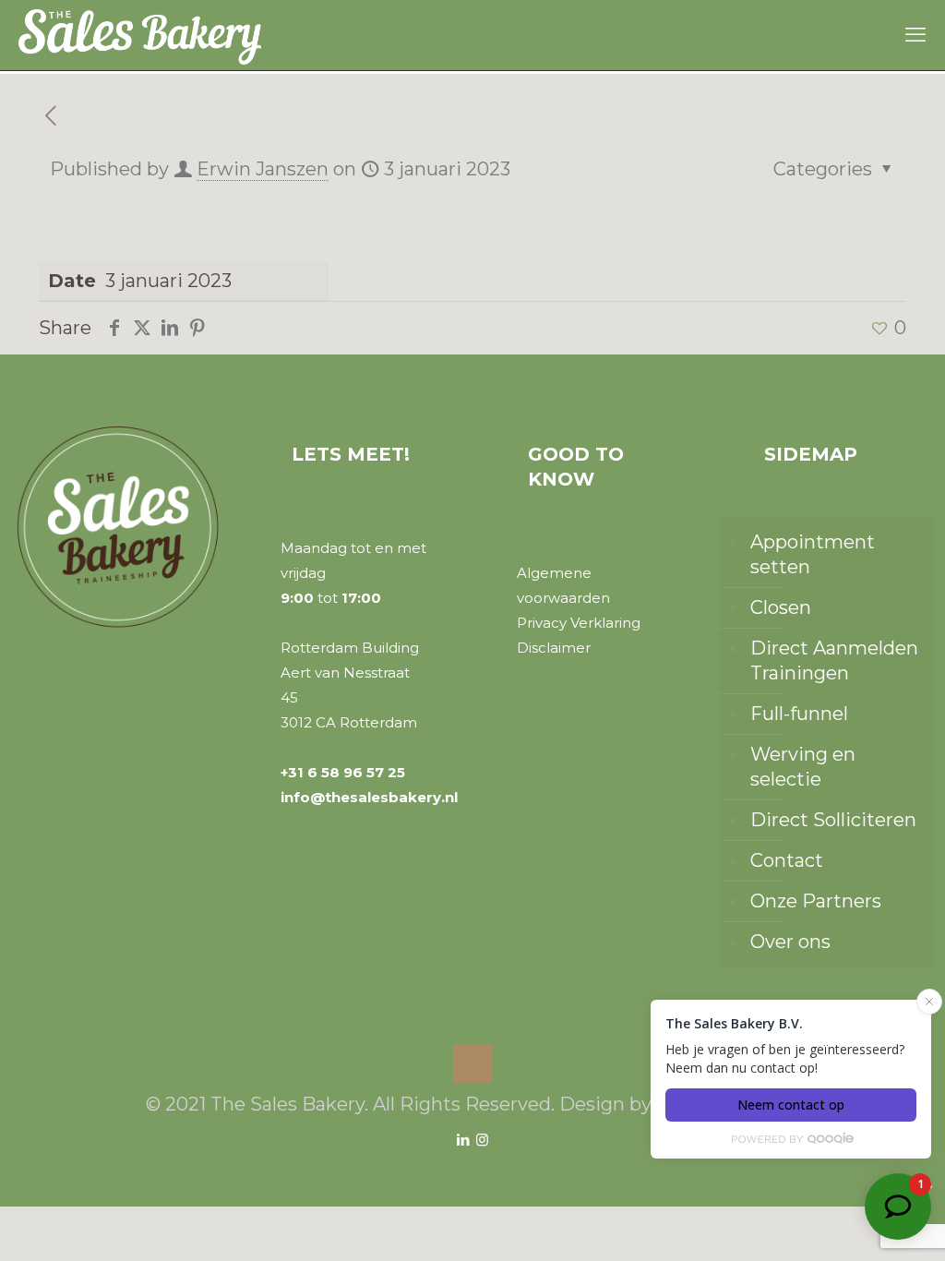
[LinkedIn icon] (463, 1139)
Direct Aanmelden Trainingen (834, 660)
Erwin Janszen (263, 169)
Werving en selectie (802, 766)
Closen (780, 607)
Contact (786, 860)
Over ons (790, 942)
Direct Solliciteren (833, 820)
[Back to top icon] (472, 1063)
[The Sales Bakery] (139, 35)
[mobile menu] (915, 35)
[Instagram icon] (482, 1139)
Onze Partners (815, 901)
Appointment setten (812, 554)
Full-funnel (799, 714)
